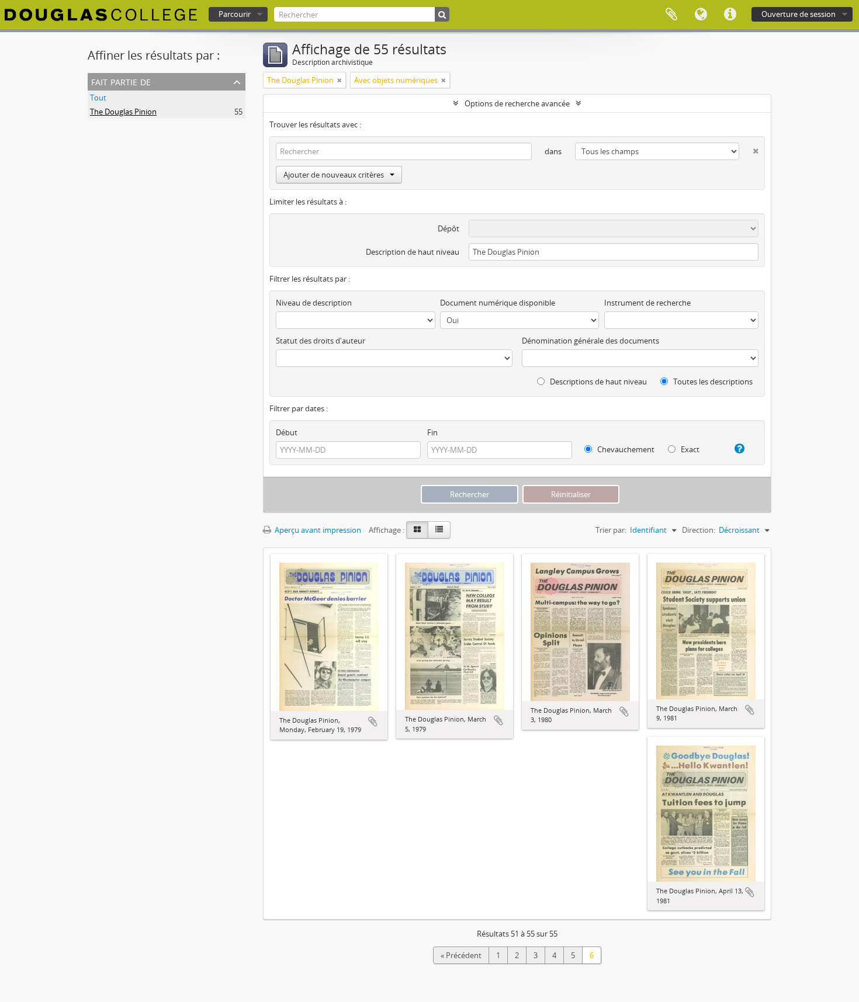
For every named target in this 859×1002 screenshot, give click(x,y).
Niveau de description (314, 302)
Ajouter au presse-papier (373, 721)
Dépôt (448, 228)
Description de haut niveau (412, 252)
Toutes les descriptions (712, 381)
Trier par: (610, 530)
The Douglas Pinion (123, 111)
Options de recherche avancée (517, 103)
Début (286, 432)
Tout (98, 97)
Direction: (698, 530)
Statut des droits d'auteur (320, 340)
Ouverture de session (798, 14)
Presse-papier (671, 14)
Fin (432, 432)
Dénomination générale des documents (590, 340)
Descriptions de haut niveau (597, 381)
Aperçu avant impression (317, 530)
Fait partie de (121, 81)
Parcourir (235, 14)
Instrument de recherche (647, 302)
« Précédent (461, 955)
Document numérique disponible (497, 302)
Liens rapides (729, 14)
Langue (700, 14)
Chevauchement (624, 449)
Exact (689, 449)
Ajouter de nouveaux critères (333, 174)
